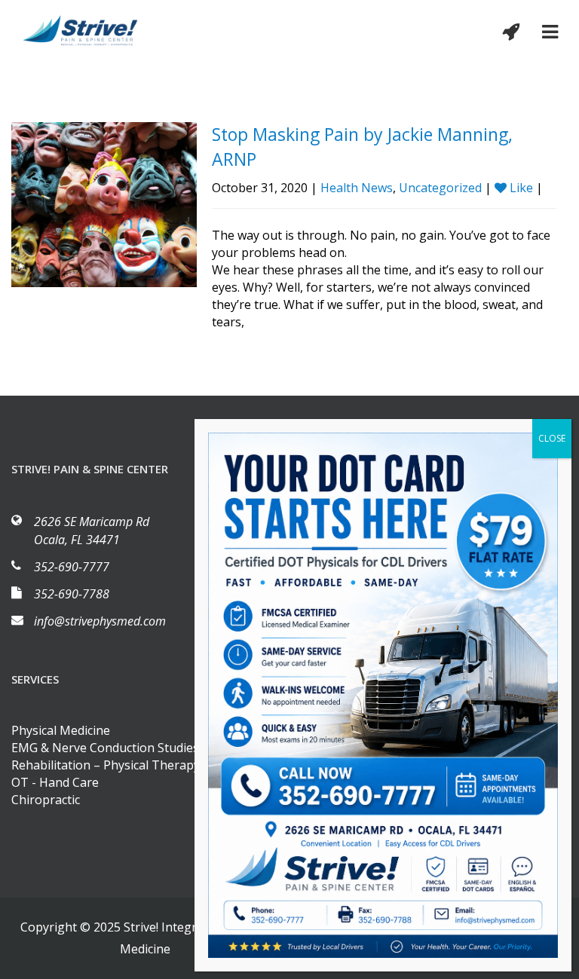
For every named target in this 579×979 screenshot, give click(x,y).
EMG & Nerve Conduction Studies (105, 747)
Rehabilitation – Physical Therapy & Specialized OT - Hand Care (143, 774)
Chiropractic (45, 799)
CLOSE (551, 438)
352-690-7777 (71, 566)
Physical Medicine (60, 730)
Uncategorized (440, 187)
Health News (356, 187)
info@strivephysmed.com (100, 621)
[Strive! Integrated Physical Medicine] (81, 30)
